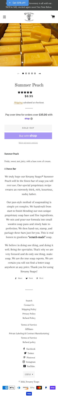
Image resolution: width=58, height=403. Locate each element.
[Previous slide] (18, 73)
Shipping (18, 102)
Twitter (30, 353)
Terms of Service (29, 324)
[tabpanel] (29, 44)
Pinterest (30, 357)
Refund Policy (29, 318)
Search (29, 300)
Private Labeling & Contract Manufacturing (29, 333)
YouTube (30, 366)
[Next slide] (39, 73)
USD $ (27, 374)
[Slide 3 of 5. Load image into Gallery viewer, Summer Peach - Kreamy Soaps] (29, 73)
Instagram (31, 362)
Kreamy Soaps (32, 381)
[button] (25, 92)
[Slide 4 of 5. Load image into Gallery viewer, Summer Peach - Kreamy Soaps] (31, 73)
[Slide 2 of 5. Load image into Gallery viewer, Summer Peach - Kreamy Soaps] (26, 73)
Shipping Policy (29, 309)
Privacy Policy (29, 313)
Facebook (30, 349)
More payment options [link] (28, 143)
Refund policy (29, 342)
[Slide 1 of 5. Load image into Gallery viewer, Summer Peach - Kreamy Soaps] (23, 73)
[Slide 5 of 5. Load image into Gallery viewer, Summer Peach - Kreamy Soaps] (34, 73)
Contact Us (29, 305)
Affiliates (29, 329)
